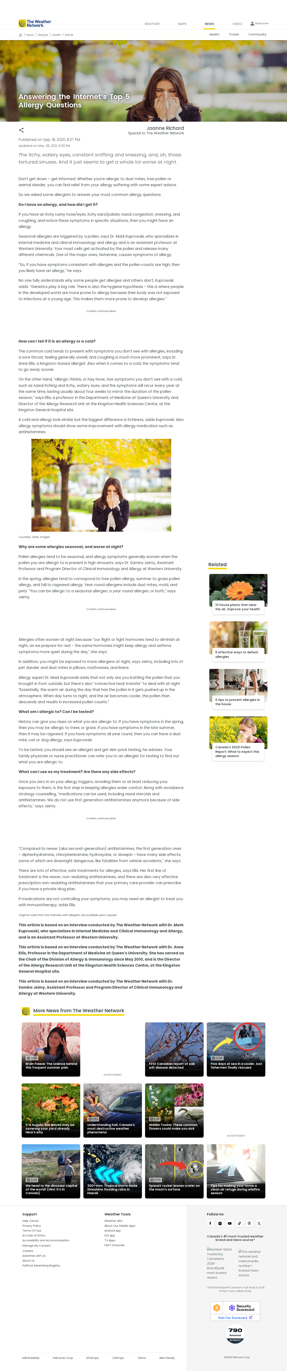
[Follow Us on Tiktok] (239, 1224)
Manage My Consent (36, 1245)
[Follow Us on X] (259, 1224)
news (30, 35)
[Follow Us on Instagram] (220, 1224)
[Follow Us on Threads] (249, 1224)
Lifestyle (42, 35)
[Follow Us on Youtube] (230, 1224)
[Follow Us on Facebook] (210, 1224)
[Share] (21, 130)
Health (56, 35)
